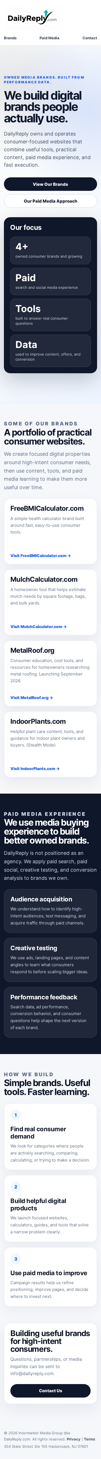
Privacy (74, 1439)
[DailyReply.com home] (33, 18)
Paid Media (49, 38)
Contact (89, 38)
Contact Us (50, 1390)
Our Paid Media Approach (50, 201)
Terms (89, 1439)
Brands (10, 38)
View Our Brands (50, 184)
